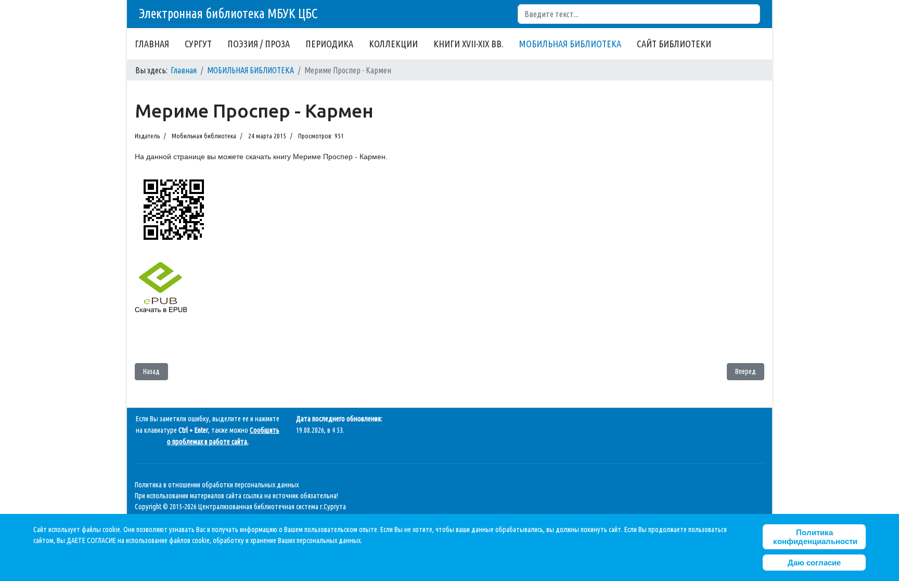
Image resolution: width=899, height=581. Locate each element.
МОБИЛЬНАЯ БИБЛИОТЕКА (570, 43)
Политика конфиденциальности (815, 537)
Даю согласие (814, 562)
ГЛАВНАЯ (152, 43)
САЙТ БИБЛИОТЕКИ (674, 43)
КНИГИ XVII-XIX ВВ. (468, 43)
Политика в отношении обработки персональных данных (217, 485)
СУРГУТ (198, 43)
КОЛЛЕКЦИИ (393, 43)
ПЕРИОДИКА (329, 43)
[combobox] (639, 14)
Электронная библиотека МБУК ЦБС (228, 13)
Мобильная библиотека (204, 135)
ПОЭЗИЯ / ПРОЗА (258, 43)
